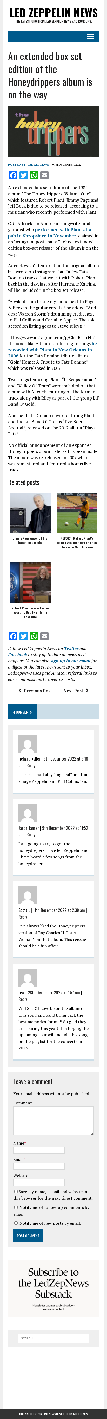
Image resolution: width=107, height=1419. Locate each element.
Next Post (73, 690)
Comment (22, 1103)
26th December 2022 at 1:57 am (54, 993)
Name (18, 1143)
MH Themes (80, 1414)
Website (20, 1175)
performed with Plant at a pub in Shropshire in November (49, 233)
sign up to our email (70, 661)
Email (18, 1159)
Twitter (71, 648)
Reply (30, 765)
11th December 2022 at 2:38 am (59, 910)
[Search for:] (53, 1338)
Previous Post (38, 690)
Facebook (17, 654)
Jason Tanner (28, 828)
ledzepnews (38, 164)
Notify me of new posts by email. (50, 1223)
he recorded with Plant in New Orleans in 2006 (52, 350)
